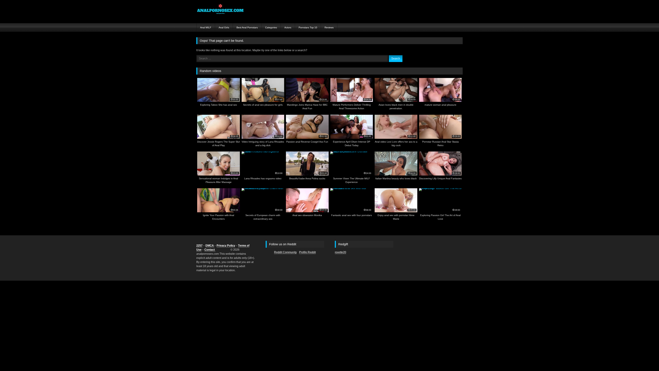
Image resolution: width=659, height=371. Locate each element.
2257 (199, 245)
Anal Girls (224, 27)
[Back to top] (648, 360)
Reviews (329, 27)
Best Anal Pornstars (247, 27)
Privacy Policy (226, 245)
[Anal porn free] (220, 11)
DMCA (209, 245)
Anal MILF (205, 27)
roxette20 (340, 252)
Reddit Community (285, 252)
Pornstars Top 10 (308, 27)
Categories (271, 27)
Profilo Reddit (307, 252)
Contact (209, 249)
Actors (287, 27)
